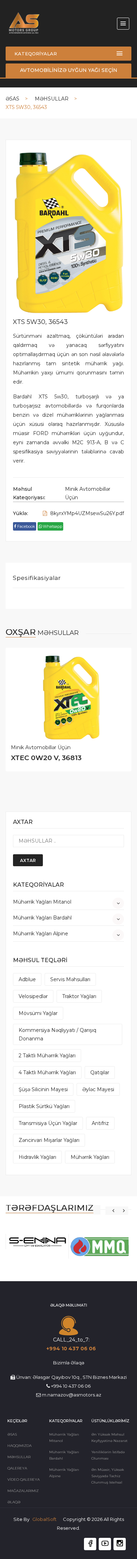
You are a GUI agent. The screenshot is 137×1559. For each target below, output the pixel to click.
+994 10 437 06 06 (71, 1348)
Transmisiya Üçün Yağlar (48, 1123)
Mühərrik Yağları (90, 1157)
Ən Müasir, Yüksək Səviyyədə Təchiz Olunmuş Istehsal (107, 1476)
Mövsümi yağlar (38, 1013)
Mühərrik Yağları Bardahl (42, 918)
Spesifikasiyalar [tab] (37, 577)
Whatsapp (52, 526)
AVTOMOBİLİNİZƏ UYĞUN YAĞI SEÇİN (68, 70)
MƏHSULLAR (51, 99)
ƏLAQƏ (13, 1502)
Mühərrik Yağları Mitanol (42, 902)
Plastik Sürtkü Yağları (44, 1106)
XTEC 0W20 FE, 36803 (49, 757)
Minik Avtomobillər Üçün (87, 493)
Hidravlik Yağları (37, 1157)
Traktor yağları (79, 996)
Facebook (25, 526)
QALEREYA (17, 1468)
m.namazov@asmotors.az (71, 1395)
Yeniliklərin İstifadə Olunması (108, 1455)
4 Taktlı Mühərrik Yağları (47, 1072)
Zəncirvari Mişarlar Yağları (49, 1140)
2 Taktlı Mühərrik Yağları (47, 1055)
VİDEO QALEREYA (23, 1479)
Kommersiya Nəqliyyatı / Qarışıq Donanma (57, 1034)
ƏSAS (12, 99)
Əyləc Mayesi (98, 1089)
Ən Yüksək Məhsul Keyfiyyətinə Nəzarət (109, 1437)
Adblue (27, 979)
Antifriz (100, 1123)
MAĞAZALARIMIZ (23, 1490)
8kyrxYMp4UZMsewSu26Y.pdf (86, 513)
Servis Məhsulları (70, 979)
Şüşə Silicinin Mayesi (43, 1089)
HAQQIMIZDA (19, 1445)
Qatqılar (99, 1072)
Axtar (28, 860)
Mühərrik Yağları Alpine (40, 933)
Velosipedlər (33, 996)
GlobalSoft (45, 1519)
